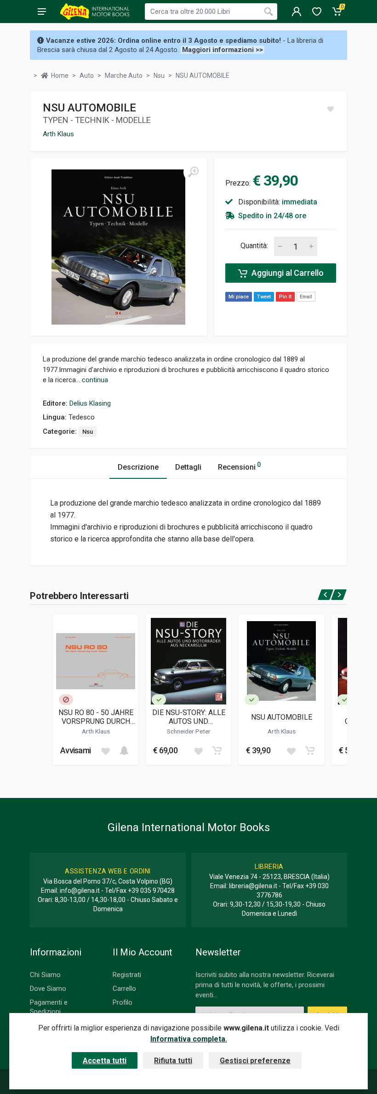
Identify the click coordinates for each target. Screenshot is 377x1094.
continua (95, 380)
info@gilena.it (80, 890)
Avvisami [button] (75, 750)
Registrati (127, 975)
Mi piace (238, 297)
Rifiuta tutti (173, 1060)
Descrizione (138, 467)
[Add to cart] (124, 750)
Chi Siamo (45, 975)
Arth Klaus (58, 134)
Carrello (124, 988)
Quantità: (254, 245)
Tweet (264, 297)
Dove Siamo (48, 988)
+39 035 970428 (151, 890)
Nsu (87, 431)
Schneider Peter (189, 731)
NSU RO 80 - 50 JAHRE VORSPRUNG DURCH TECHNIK (95, 717)
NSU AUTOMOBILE (281, 717)
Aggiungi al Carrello (287, 273)
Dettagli (188, 467)
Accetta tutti (104, 1060)
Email (306, 297)
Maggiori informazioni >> (222, 50)
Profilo (122, 1002)
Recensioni (239, 466)
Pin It (285, 297)
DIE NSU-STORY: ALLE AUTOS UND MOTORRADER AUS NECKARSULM (188, 717)
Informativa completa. (188, 1039)
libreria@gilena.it (253, 886)
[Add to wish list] (105, 750)
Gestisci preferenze (255, 1060)
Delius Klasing (90, 403)
